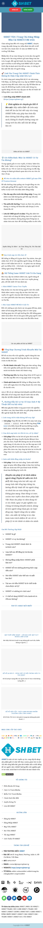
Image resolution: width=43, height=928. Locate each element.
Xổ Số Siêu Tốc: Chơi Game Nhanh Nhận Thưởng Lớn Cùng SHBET (22, 712)
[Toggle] (3, 534)
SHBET (22, 851)
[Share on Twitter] (14, 898)
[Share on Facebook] (9, 898)
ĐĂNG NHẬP (28, 10)
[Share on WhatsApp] (4, 898)
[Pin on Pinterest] (24, 898)
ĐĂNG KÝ (15, 10)
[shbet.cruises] (22, 3)
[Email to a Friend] (19, 898)
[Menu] (3, 3)
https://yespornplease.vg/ (13, 99)
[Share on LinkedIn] (29, 898)
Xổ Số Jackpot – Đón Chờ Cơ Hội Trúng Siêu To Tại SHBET (21, 674)
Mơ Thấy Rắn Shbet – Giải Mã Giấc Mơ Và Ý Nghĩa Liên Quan (21, 636)
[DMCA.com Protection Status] (8, 774)
